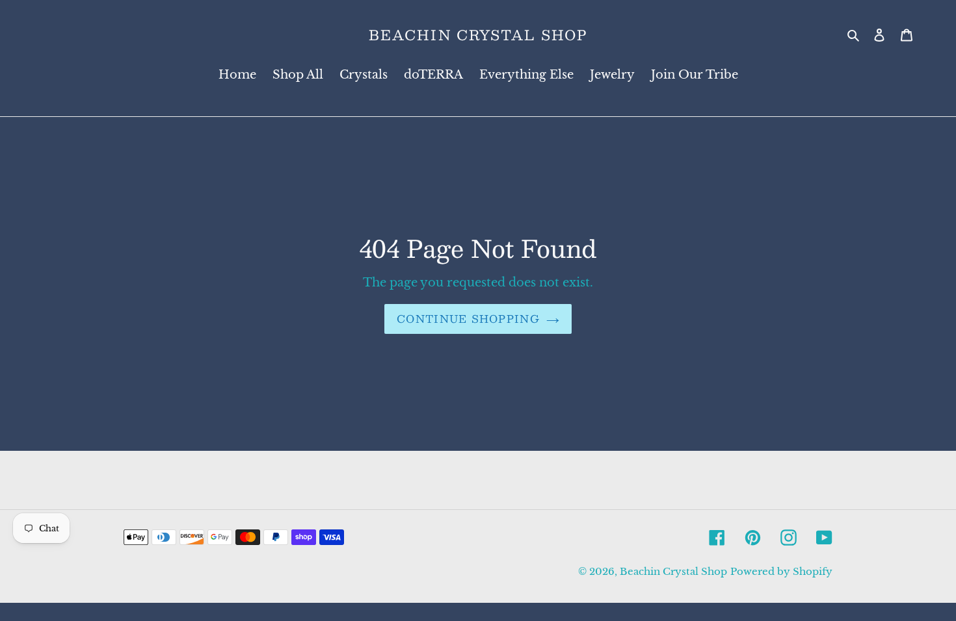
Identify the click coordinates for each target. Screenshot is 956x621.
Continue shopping (468, 318)
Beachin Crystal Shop (478, 35)
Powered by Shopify (781, 571)
